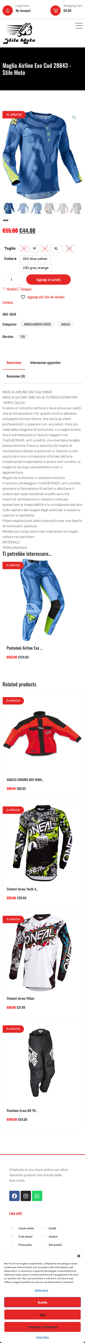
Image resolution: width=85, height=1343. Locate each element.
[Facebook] (14, 1196)
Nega (43, 1314)
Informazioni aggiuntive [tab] (45, 362)
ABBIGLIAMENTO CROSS (37, 324)
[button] (79, 1255)
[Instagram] (26, 1196)
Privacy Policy (42, 1337)
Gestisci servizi (41, 1290)
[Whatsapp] (37, 1196)
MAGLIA (65, 324)
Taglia (9, 248)
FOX (23, 336)
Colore (10, 258)
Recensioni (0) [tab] (16, 376)
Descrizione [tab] (14, 362)
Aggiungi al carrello (48, 279)
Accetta (42, 1302)
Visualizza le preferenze (42, 1327)
